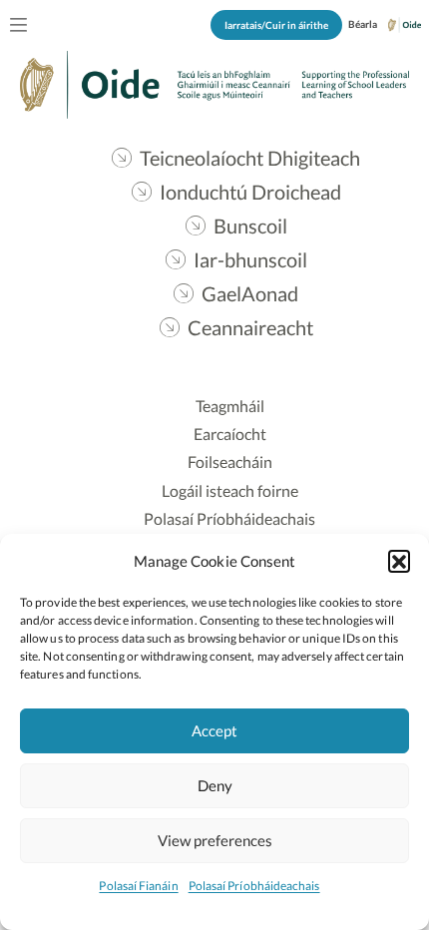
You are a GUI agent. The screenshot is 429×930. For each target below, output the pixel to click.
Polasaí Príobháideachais (254, 885)
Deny (215, 785)
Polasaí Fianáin (138, 885)
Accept (214, 730)
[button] (399, 561)
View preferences (215, 840)
